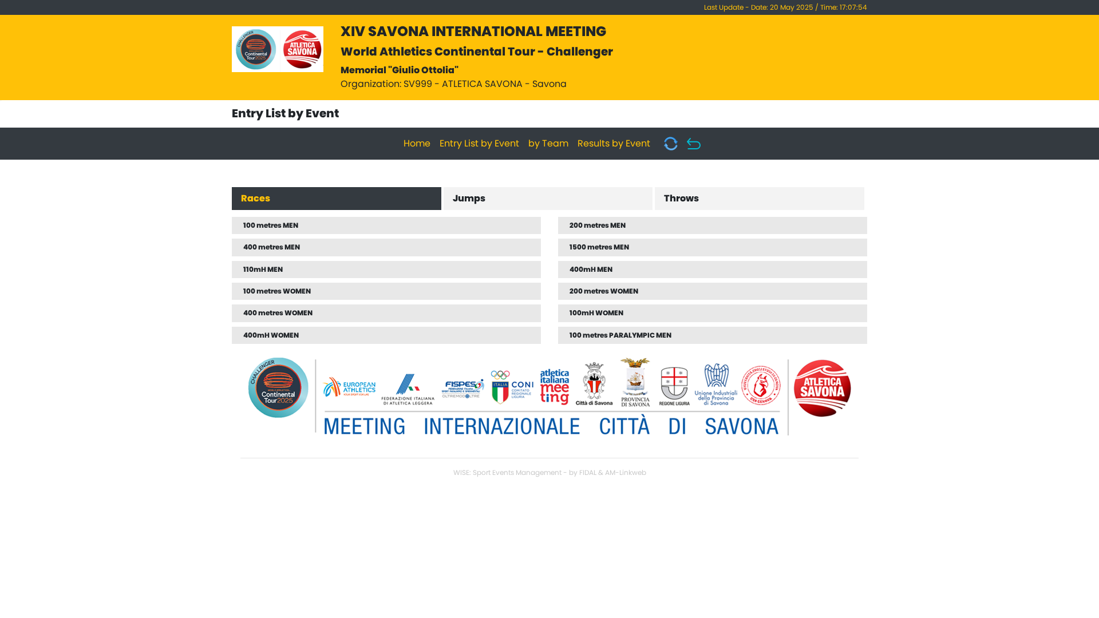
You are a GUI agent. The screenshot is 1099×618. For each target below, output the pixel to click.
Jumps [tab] (469, 198)
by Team (548, 143)
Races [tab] (255, 198)
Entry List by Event (479, 143)
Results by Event (614, 143)
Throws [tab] (681, 198)
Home (417, 143)
